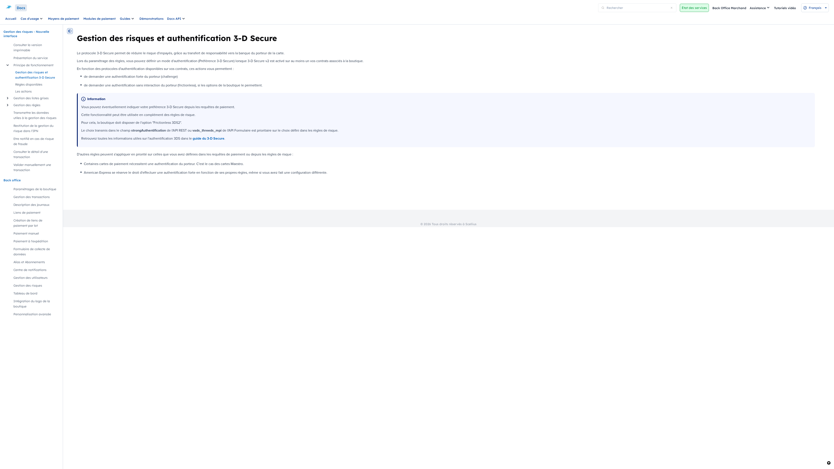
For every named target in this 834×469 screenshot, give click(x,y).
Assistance (758, 8)
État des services (694, 8)
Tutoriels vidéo (785, 8)
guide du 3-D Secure (208, 138)
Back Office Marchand (729, 8)
